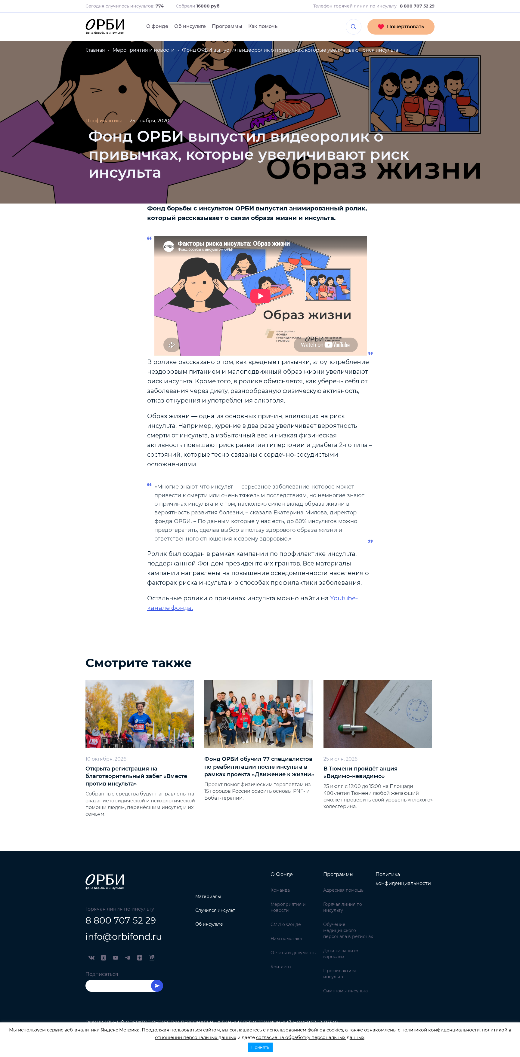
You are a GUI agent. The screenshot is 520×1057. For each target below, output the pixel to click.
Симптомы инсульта (345, 991)
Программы (227, 26)
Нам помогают (287, 938)
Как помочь (262, 26)
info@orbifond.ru (123, 936)
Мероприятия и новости (288, 907)
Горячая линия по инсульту (342, 907)
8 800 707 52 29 (120, 920)
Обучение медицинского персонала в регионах (348, 930)
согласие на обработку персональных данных (310, 1037)
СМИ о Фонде (286, 924)
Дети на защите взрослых (340, 953)
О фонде (157, 26)
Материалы (208, 896)
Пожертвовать (405, 26)
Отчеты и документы (294, 952)
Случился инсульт (215, 910)
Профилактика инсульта (339, 973)
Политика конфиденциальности (403, 879)
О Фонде (282, 874)
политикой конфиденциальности (440, 1030)
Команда (280, 890)
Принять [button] (260, 1047)
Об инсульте (190, 26)
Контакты (281, 967)
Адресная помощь (343, 890)
